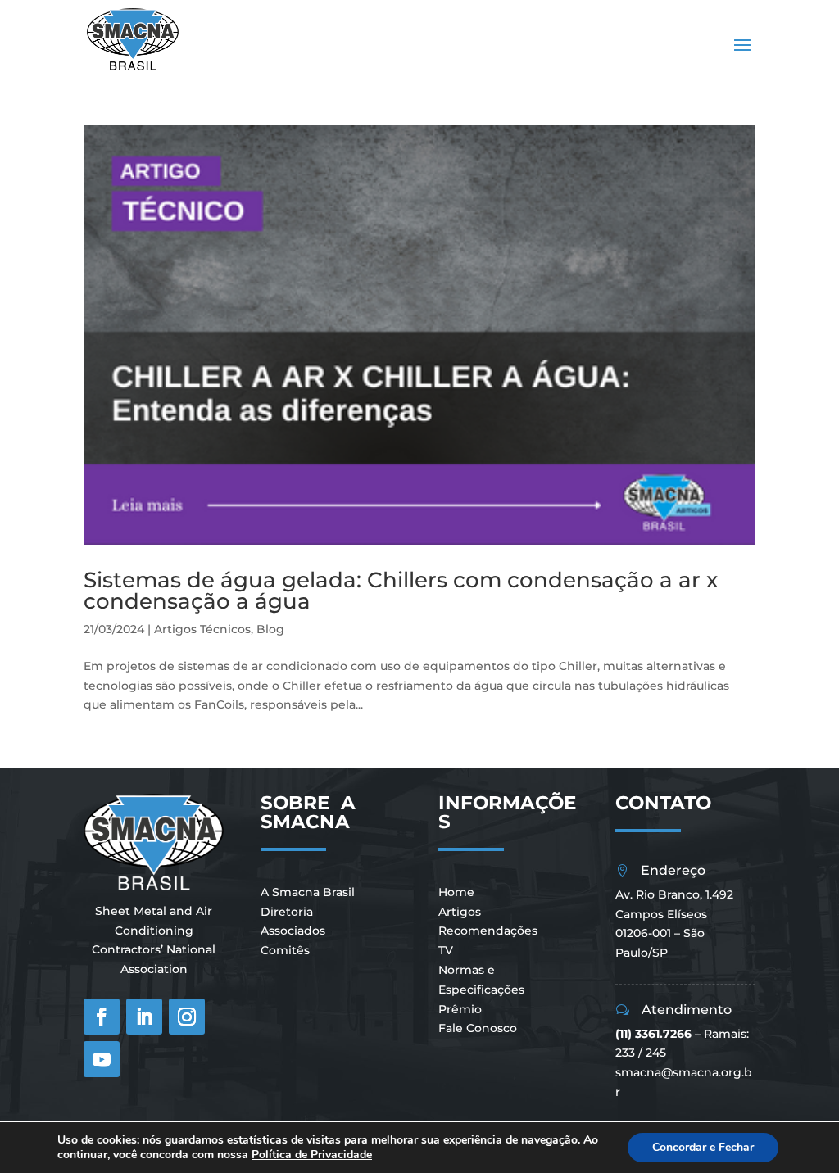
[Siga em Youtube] (102, 1059)
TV (445, 950)
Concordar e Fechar (703, 1147)
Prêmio (460, 1009)
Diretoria (287, 911)
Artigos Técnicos (202, 629)
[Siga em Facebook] (102, 1017)
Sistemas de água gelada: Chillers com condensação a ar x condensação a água (401, 590)
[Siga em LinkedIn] (144, 1017)
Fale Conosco (477, 1028)
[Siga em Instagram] (187, 1017)
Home (456, 892)
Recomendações (487, 930)
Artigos (459, 911)
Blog (270, 629)
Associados (293, 930)
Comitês (285, 950)
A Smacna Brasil (308, 892)
